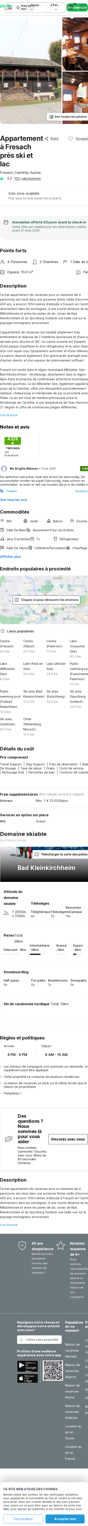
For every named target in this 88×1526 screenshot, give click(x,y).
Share (54, 138)
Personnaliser (23, 1519)
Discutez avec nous (68, 1139)
